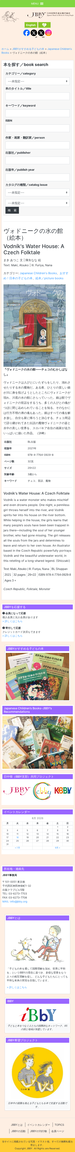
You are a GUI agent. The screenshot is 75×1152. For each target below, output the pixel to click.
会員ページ (57, 1131)
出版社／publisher (18, 152)
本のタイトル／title (18, 88)
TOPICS (59, 1124)
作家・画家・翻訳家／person (25, 137)
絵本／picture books (49, 278)
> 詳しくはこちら (12, 621)
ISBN (8, 120)
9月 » (57, 847)
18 (17, 837)
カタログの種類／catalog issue (26, 184)
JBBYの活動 (18, 1131)
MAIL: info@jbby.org (14, 901)
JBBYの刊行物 (38, 1131)
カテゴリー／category (20, 73)
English (31, 24)
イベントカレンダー (38, 1124)
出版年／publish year (20, 169)
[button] (35, 3)
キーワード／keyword (20, 105)
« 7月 (17, 847)
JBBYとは (17, 1124)
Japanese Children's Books (38, 273)
